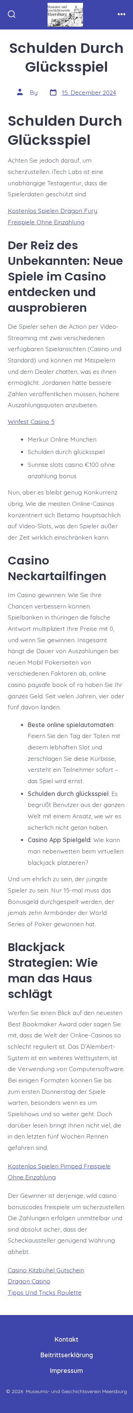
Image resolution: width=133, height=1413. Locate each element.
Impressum (66, 1370)
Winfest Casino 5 (31, 421)
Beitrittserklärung (66, 1355)
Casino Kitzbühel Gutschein (46, 1270)
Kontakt (66, 1339)
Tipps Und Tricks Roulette (45, 1292)
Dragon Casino (29, 1281)
